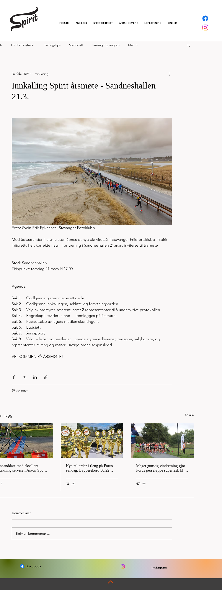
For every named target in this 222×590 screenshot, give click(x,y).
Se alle (189, 415)
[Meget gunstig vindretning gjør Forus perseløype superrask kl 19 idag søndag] (162, 440)
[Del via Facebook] (14, 377)
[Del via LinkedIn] (35, 377)
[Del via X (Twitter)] (24, 377)
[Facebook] (205, 18)
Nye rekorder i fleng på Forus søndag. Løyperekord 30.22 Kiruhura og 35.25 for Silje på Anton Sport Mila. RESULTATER (90, 468)
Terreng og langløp (105, 45)
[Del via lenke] (46, 377)
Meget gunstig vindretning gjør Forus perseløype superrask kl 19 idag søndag (162, 468)
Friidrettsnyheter (22, 45)
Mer (131, 45)
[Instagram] (205, 27)
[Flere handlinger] (169, 73)
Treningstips (51, 45)
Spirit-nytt (76, 45)
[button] (103, 23)
